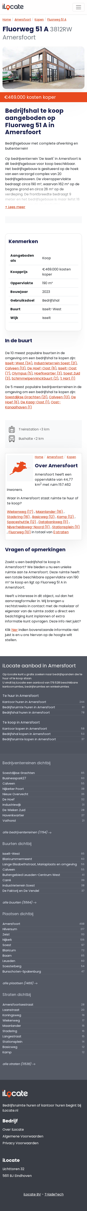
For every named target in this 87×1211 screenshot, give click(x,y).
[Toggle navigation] (78, 7)
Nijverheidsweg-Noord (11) (28, 527)
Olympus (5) (22, 373)
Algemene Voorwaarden (23, 1136)
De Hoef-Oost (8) (42, 368)
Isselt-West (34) (19, 363)
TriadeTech (54, 1194)
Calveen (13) (15, 368)
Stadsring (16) (18, 516)
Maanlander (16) (49, 511)
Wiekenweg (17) (20, 511)
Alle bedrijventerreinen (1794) (25, 832)
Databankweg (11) (53, 521)
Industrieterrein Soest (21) (55, 363)
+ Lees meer (15, 207)
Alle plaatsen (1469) (18, 983)
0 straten (61, 532)
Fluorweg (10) (19, 532)
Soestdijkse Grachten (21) (26, 397)
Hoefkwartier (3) (48, 373)
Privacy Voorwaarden (20, 1143)
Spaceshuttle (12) (21, 521)
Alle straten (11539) (17, 1064)
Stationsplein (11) (66, 527)
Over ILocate (13, 1129)
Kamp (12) (65, 516)
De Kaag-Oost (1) (34, 402)
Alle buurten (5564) (18, 902)
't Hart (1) (67, 378)
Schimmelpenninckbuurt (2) (35, 378)
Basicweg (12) (43, 516)
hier (14, 629)
